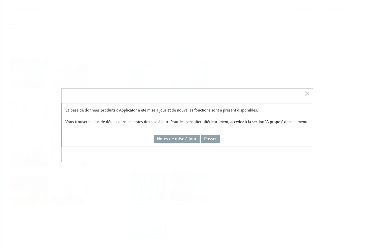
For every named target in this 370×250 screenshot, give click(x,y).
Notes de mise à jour (177, 139)
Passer (210, 139)
